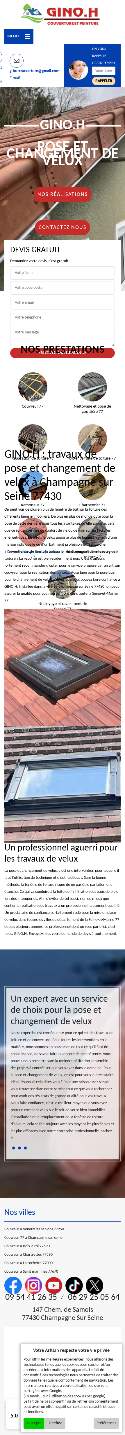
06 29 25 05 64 (94, 1297)
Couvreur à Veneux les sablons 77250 (34, 1229)
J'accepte (34, 1423)
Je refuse (55, 1423)
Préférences (106, 1423)
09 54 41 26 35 (31, 1297)
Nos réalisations (63, 194)
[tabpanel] (62, 1070)
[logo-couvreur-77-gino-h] (62, 14)
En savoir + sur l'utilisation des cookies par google (64, 1396)
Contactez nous (62, 227)
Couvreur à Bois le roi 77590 (27, 1246)
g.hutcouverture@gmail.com (34, 71)
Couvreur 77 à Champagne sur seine (33, 1238)
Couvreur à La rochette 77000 (28, 1263)
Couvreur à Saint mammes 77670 (31, 1271)
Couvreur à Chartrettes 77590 (28, 1255)
